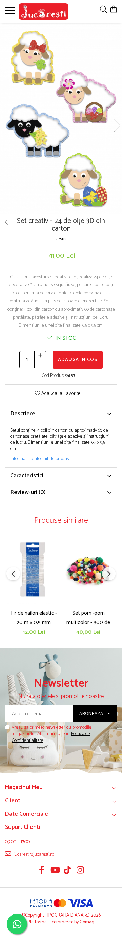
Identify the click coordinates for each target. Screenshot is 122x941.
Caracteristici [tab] (26, 476)
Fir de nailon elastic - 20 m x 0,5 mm (34, 618)
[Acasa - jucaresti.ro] (43, 11)
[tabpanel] (61, 118)
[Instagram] (80, 871)
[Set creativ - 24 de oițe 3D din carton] (61, 118)
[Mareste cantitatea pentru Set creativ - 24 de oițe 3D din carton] (40, 355)
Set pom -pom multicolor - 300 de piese (88, 618)
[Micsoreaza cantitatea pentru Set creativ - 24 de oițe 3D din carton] (40, 364)
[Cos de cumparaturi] (113, 10)
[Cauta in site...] (103, 10)
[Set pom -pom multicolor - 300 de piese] (88, 569)
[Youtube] (55, 871)
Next (116, 126)
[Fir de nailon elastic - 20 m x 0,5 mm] (33, 569)
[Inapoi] (5, 222)
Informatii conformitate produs (39, 459)
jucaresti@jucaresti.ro (33, 854)
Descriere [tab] (22, 413)
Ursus (61, 239)
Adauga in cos (77, 360)
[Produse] (11, 12)
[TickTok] (68, 871)
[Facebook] (42, 871)
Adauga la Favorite (60, 394)
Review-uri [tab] (28, 492)
